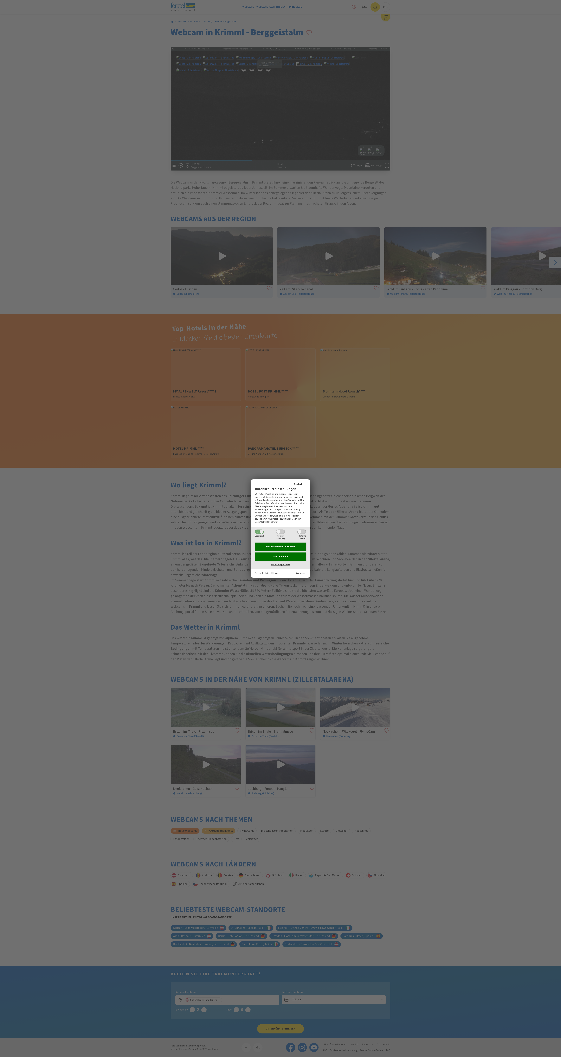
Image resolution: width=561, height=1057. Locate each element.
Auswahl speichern (280, 564)
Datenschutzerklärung (266, 522)
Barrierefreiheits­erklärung (266, 573)
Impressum (301, 573)
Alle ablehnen (280, 556)
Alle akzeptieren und (280, 546)
